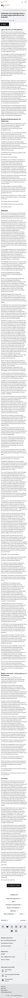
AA (6, 32)
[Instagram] (16, 926)
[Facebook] (3, 926)
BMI (9, 123)
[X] (12, 926)
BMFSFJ (8, 603)
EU (21, 64)
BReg (9, 294)
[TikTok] (21, 926)
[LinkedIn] (25, 926)
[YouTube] (12, 931)
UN (18, 213)
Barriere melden (4, 990)
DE (1, 2)
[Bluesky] (8, 926)
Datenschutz (3, 988)
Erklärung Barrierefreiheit (6, 992)
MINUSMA (4, 211)
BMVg (6, 261)
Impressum (3, 986)
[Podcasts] (16, 931)
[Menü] (25, 2)
